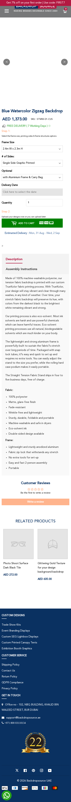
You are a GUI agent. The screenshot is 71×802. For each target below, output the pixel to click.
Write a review (35, 502)
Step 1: (6, 131)
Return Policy (9, 676)
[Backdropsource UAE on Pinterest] (33, 770)
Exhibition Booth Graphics (17, 648)
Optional (7, 171)
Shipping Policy (10, 665)
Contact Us (8, 670)
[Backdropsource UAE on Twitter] (17, 770)
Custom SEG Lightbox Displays (20, 636)
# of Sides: (8, 156)
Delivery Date (10, 185)
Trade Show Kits (11, 625)
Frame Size (8, 142)
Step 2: (6, 211)
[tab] (21, 260)
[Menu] (8, 11)
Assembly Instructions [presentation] (21, 269)
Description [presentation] (14, 259)
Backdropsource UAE (39, 781)
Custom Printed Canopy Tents (19, 642)
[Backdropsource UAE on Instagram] (41, 770)
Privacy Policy (10, 688)
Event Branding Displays (16, 631)
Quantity (7, 203)
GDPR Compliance (12, 682)
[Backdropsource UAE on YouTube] (50, 770)
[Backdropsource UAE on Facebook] (25, 770)
